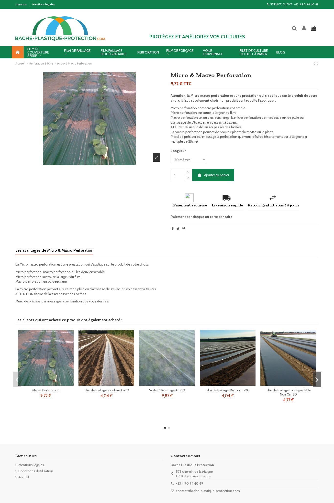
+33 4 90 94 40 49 (306, 4)
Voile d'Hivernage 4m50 (167, 390)
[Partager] (173, 228)
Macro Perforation (45, 390)
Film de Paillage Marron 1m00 (228, 390)
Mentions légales (43, 4)
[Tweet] (178, 228)
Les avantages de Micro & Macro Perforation (54, 250)
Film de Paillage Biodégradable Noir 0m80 (288, 392)
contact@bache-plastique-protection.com (208, 491)
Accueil (23, 477)
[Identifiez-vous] (304, 29)
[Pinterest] (183, 228)
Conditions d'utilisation (35, 471)
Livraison (21, 4)
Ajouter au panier (216, 175)
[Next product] (318, 63)
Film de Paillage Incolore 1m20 (106, 390)
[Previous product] (315, 63)
